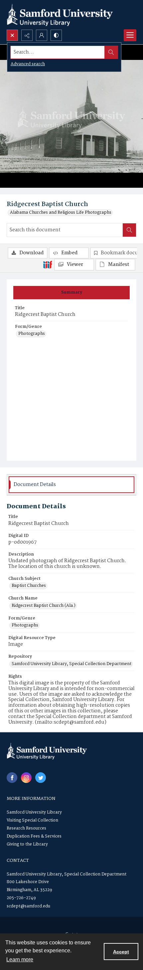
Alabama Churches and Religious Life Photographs (60, 212)
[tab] (71, 292)
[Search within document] (129, 230)
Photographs (31, 334)
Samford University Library (34, 812)
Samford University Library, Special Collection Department (71, 664)
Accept (121, 951)
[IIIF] (47, 264)
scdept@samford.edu (28, 906)
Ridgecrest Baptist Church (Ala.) (43, 606)
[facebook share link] (12, 777)
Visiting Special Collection (32, 820)
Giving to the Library (27, 844)
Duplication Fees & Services (34, 836)
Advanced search (28, 64)
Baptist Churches (29, 586)
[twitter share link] (40, 777)
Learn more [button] (19, 959)
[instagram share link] (26, 777)
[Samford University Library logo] (60, 14)
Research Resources (26, 828)
